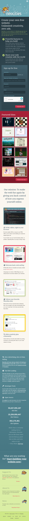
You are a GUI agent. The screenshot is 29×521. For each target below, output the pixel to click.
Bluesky (21, 513)
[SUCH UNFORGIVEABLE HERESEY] (8, 162)
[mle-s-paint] (21, 132)
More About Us (16, 496)
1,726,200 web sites (19, 31)
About (4, 516)
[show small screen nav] (27, 1)
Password (6, 84)
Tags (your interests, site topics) (11, 78)
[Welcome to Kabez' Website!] (8, 122)
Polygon (20, 443)
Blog (16, 516)
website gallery (9, 269)
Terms (11, 518)
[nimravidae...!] (21, 142)
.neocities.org (20, 74)
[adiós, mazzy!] (8, 142)
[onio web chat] (8, 152)
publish (5, 400)
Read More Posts (15, 507)
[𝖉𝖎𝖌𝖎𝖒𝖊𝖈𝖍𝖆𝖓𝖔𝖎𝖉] (21, 152)
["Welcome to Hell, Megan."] (8, 172)
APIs (15, 392)
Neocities (7, 513)
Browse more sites (21, 179)
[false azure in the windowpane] (21, 172)
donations (6, 366)
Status (24, 516)
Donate (17, 481)
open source (12, 513)
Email (5, 90)
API (20, 516)
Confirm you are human (9, 95)
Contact (17, 518)
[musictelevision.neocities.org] (8, 132)
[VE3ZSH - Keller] (21, 162)
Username (6, 72)
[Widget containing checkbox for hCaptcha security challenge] (13, 99)
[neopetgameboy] (21, 122)
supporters (4, 477)
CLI (13, 516)
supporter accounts (22, 365)
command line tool (21, 46)
